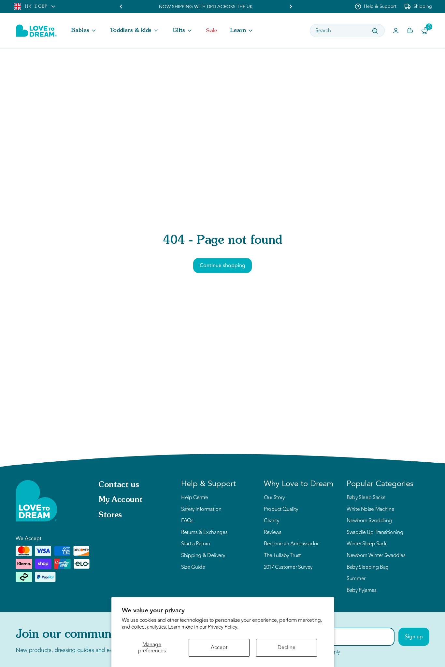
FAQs (187, 520)
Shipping (422, 6)
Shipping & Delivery (203, 555)
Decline (286, 647)
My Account (120, 500)
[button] (84, 30)
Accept (219, 647)
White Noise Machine (370, 509)
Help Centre (194, 497)
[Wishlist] (410, 30)
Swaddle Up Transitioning (375, 532)
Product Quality (281, 509)
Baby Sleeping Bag (368, 567)
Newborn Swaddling (369, 520)
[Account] (396, 30)
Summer (356, 578)
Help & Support (380, 6)
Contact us (118, 485)
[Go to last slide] (121, 6)
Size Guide (193, 567)
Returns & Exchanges (204, 532)
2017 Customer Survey (288, 567)
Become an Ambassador (291, 544)
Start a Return (195, 544)
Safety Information (201, 509)
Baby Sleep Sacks (366, 497)
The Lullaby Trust (282, 555)
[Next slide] (291, 6)
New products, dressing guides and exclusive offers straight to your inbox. (108, 650)
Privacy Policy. (223, 627)
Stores (110, 515)
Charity (271, 520)
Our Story (274, 497)
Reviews (272, 532)
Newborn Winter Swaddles (376, 555)
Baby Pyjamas (362, 590)
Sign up (414, 637)
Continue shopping (222, 265)
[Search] (375, 31)
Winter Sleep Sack (367, 544)
